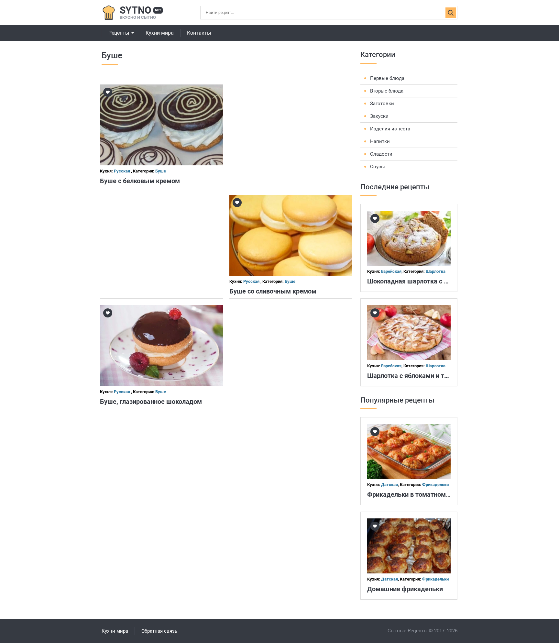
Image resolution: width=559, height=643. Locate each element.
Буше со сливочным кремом (272, 291)
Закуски (379, 116)
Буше (160, 171)
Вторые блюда (386, 91)
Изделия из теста (390, 129)
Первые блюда (387, 78)
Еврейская (391, 271)
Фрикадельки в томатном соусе (415, 494)
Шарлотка (435, 271)
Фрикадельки (435, 484)
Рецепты (118, 33)
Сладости (381, 154)
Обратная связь (159, 631)
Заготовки (382, 103)
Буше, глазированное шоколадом (151, 401)
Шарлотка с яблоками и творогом (418, 376)
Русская (122, 171)
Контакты (199, 33)
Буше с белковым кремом (140, 181)
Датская (389, 484)
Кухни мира (160, 33)
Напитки (380, 141)
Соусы (377, 167)
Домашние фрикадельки (405, 589)
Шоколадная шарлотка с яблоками (420, 281)
